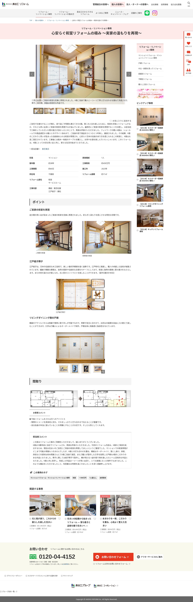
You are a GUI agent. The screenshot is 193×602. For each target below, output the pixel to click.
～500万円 (82, 478)
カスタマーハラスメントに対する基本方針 (43, 576)
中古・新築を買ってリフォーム (150, 68)
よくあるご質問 (102, 13)
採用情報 (164, 4)
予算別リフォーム (145, 79)
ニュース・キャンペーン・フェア (119, 13)
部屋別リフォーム (145, 74)
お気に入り (59, 519)
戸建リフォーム (144, 63)
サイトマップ (68, 576)
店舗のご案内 (136, 13)
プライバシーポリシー (14, 576)
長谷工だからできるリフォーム (85, 13)
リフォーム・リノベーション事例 (44, 13)
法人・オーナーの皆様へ (137, 4)
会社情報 (154, 4)
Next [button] (128, 74)
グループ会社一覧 (8, 591)
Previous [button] (31, 74)
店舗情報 (65, 564)
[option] (80, 74)
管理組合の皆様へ (101, 4)
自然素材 (103, 478)
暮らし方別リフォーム (146, 84)
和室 (74, 478)
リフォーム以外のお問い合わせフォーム (111, 564)
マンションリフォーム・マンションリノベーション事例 (50, 478)
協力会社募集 (176, 4)
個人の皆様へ (118, 4)
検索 (189, 6)
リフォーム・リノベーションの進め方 (64, 13)
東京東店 (45, 149)
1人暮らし (93, 478)
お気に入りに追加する (122, 121)
